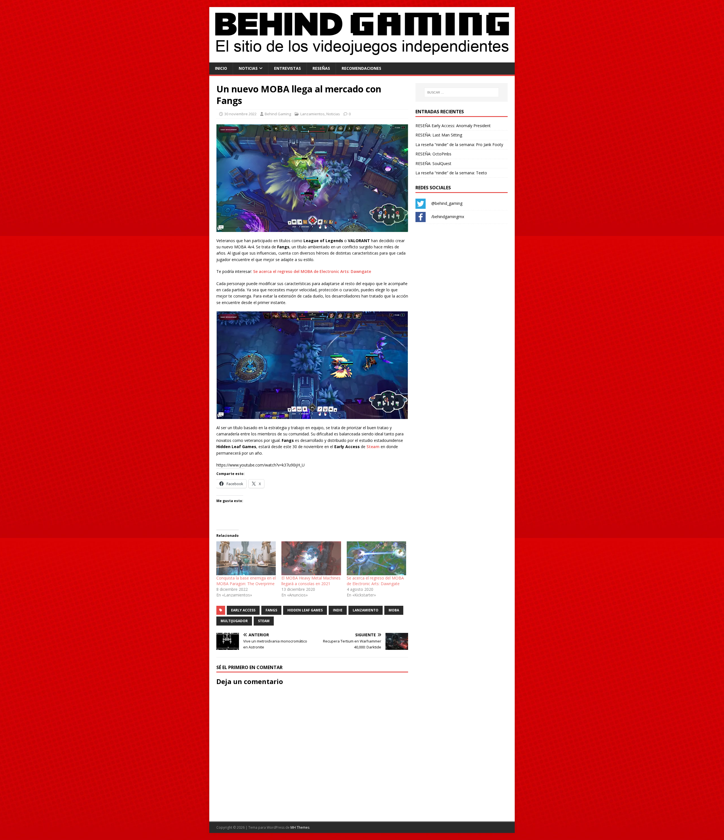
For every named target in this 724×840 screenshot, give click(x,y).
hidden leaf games (305, 610)
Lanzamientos (312, 113)
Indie (337, 610)
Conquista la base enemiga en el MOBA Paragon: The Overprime (246, 580)
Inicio (221, 68)
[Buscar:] (461, 92)
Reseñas (321, 68)
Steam (373, 446)
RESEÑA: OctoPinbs (433, 154)
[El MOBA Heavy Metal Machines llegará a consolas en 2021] (311, 558)
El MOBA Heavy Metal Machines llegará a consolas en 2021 (311, 580)
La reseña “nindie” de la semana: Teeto (451, 172)
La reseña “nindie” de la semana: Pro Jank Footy (459, 144)
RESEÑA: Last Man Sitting (438, 135)
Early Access (243, 610)
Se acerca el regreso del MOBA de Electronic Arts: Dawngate (312, 271)
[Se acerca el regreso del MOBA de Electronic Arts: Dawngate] (376, 558)
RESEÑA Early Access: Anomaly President (453, 125)
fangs (271, 610)
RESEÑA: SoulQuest (433, 163)
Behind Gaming (278, 113)
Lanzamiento (365, 610)
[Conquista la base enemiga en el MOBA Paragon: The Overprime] (246, 558)
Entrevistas (287, 68)
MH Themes (299, 827)
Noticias (248, 68)
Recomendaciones (361, 68)
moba (394, 610)
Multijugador (234, 620)
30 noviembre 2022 (240, 113)
